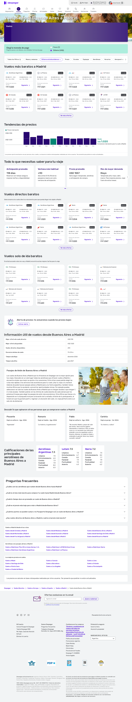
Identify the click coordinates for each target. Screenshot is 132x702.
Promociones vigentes (73, 641)
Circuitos (76, 11)
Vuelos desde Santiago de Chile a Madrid (101, 533)
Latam (65, 449)
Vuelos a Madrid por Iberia (96, 547)
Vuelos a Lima (92, 560)
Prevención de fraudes (73, 651)
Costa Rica (59, 676)
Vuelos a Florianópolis (94, 566)
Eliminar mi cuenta (22, 636)
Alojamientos (9, 11)
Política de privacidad (72, 639)
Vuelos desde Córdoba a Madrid (16, 530)
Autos (52, 11)
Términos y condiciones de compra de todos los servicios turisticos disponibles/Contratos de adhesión (75, 630)
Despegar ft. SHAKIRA (73, 653)
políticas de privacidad (52, 604)
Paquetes (27, 11)
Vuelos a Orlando (93, 563)
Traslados (93, 11)
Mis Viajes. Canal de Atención (25, 631)
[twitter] (25, 615)
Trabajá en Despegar (47, 629)
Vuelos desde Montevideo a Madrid (17, 533)
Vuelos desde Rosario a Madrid (97, 536)
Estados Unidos (40, 680)
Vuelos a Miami (10, 560)
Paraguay (59, 678)
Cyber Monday (70, 643)
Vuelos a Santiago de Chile (14, 563)
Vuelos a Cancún (51, 560)
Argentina (36, 676)
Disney (60, 11)
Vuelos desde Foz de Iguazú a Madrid (17, 536)
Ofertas (34, 11)
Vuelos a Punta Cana (12, 566)
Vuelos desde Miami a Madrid (56, 536)
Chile (48, 676)
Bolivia (41, 676)
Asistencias (84, 11)
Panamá (54, 678)
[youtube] (28, 615)
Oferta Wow (69, 648)
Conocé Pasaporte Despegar (25, 627)
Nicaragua (48, 678)
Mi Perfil (19, 634)
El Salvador (25, 678)
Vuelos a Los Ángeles (53, 566)
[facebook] (17, 615)
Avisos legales (70, 655)
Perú (64, 678)
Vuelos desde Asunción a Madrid (57, 533)
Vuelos (18, 11)
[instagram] (21, 615)
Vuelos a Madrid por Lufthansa (56, 550)
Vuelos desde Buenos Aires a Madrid (99, 530)
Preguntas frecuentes (48, 627)
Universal (68, 11)
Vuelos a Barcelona (52, 563)
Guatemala (31, 678)
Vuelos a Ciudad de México (14, 569)
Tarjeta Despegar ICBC (23, 629)
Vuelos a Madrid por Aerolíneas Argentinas (19, 550)
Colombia (53, 676)
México (43, 678)
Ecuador (19, 678)
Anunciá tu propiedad (97, 629)
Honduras (37, 678)
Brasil (45, 676)
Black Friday (70, 646)
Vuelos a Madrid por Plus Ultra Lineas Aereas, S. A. (22, 547)
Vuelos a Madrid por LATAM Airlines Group (60, 547)
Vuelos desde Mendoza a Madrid (57, 530)
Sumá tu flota (95, 627)
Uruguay (48, 680)
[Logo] (11, 2)
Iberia (88, 449)
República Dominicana (29, 680)
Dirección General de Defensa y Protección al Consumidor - (41, 689)
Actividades (43, 11)
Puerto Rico (20, 680)
